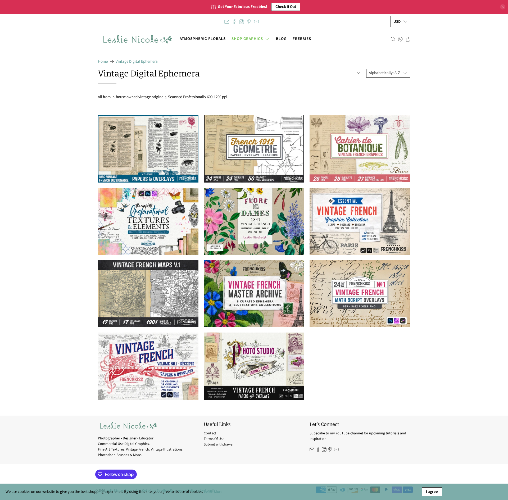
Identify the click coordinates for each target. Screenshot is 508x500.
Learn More (213, 491)
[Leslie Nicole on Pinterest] (249, 21)
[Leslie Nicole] (137, 39)
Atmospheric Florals (203, 39)
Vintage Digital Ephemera (137, 61)
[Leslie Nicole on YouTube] (256, 21)
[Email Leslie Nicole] (226, 21)
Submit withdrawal (219, 444)
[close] (502, 7)
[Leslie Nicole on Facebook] (234, 21)
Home (103, 61)
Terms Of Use (214, 439)
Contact (210, 433)
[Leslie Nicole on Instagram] (241, 21)
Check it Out (285, 7)
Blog (281, 39)
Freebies (302, 39)
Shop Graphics (247, 39)
